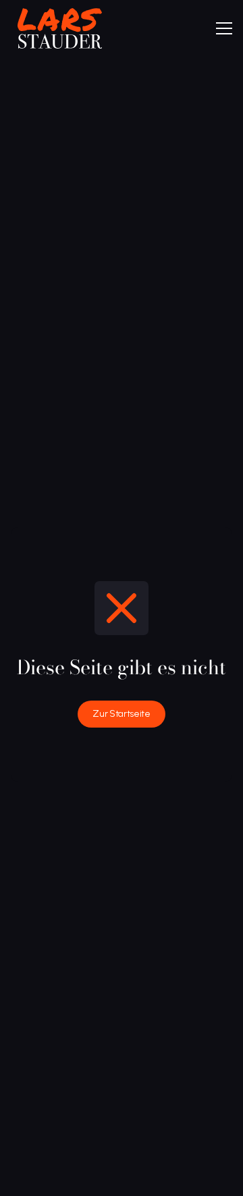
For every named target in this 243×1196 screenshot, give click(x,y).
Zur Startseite (121, 713)
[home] (56, 28)
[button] (224, 28)
